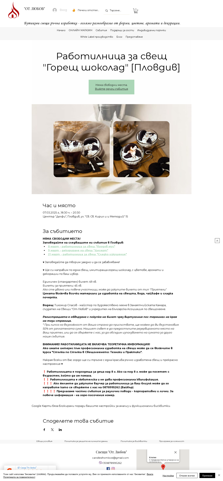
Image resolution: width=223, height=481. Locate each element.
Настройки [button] (168, 475)
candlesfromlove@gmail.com (110, 457)
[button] (136, 10)
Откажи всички (187, 475)
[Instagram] (113, 468)
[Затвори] (219, 475)
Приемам (207, 475)
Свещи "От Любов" (111, 451)
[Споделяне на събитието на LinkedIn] (60, 429)
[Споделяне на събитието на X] (52, 429)
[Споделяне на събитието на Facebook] (44, 429)
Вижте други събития (111, 88)
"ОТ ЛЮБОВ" (34, 8)
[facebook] (108, 468)
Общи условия (44, 441)
